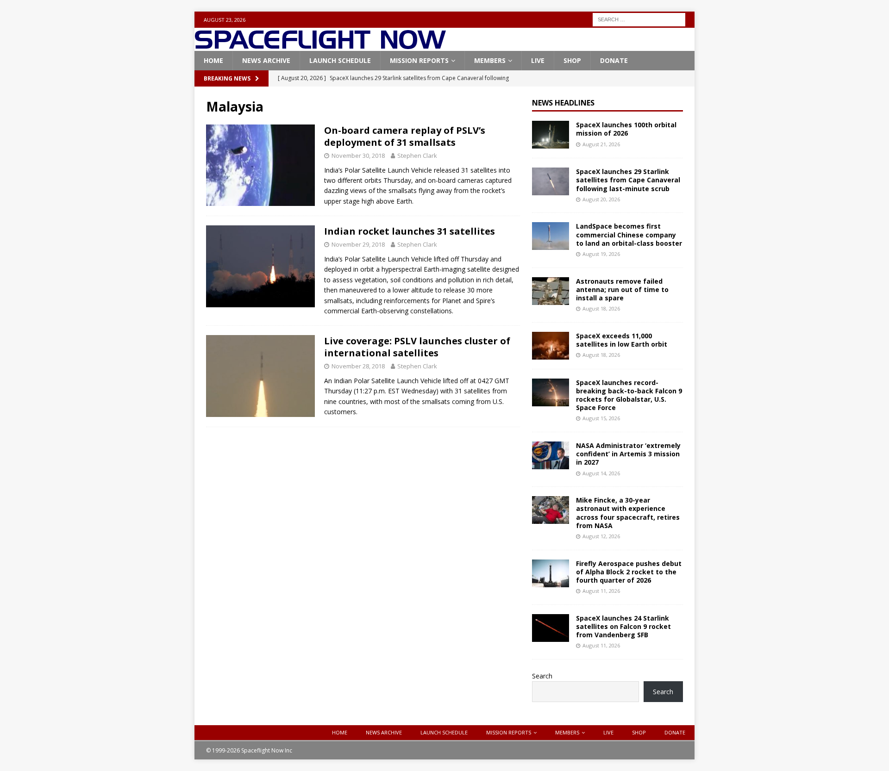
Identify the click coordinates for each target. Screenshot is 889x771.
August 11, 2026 (601, 590)
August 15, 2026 (601, 418)
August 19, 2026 (601, 253)
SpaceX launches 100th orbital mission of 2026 (626, 128)
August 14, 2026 (601, 473)
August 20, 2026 (601, 199)
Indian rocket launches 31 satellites (409, 231)
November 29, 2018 (358, 244)
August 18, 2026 (601, 308)
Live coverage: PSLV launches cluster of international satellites (417, 347)
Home (213, 60)
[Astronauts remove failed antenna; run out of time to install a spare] (550, 291)
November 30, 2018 (358, 155)
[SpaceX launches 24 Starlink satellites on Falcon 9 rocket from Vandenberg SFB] (550, 628)
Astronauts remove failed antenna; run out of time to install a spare (622, 289)
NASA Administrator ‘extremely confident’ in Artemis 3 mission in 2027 (628, 453)
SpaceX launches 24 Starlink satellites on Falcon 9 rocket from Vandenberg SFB (623, 626)
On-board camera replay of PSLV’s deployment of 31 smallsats (404, 136)
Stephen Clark (417, 155)
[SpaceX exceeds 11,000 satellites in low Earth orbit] (550, 346)
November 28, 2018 (358, 366)
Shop (572, 60)
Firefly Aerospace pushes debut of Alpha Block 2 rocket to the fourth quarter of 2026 (629, 571)
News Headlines (563, 103)
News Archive (266, 60)
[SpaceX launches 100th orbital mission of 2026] (550, 135)
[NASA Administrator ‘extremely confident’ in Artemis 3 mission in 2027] (550, 455)
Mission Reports (419, 60)
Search (542, 676)
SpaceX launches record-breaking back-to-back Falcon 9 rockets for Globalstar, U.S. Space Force (629, 395)
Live (538, 60)
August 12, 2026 (601, 536)
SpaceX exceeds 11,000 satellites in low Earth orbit (621, 339)
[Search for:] (639, 18)
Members (490, 60)
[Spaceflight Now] (320, 45)
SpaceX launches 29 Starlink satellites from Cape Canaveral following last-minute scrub (628, 180)
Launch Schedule (340, 60)
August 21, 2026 (601, 144)
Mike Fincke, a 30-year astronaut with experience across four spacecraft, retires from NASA (628, 513)
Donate (614, 60)
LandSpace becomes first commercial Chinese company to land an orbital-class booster (629, 234)
